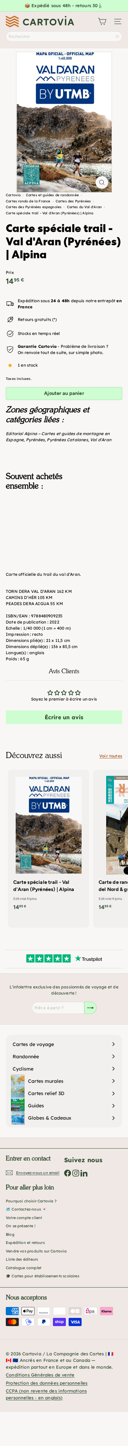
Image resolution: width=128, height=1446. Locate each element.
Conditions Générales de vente (40, 1375)
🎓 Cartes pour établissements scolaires (42, 1276)
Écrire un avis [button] (64, 717)
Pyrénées (35, 439)
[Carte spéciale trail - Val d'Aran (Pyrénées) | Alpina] (64, 529)
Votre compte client (24, 1217)
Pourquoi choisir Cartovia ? (31, 1201)
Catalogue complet (23, 1267)
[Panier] (102, 21)
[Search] (117, 36)
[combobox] (64, 36)
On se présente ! (20, 1226)
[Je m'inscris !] (90, 1008)
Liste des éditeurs (22, 1259)
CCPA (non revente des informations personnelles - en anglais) (46, 1394)
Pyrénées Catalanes (67, 439)
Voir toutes (110, 755)
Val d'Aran (100, 439)
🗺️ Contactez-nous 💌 (26, 1209)
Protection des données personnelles (46, 1383)
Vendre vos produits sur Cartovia (36, 1251)
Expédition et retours (25, 1242)
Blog (10, 1234)
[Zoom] (102, 182)
